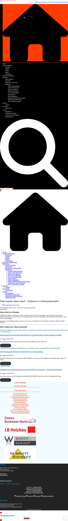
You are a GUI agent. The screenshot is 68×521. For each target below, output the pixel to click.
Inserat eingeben (9, 79)
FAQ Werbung (8, 111)
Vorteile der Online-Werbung (12, 115)
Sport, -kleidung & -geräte (14, 101)
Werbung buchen (9, 116)
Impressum (5, 106)
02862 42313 (37, 490)
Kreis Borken (8, 74)
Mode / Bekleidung (12, 96)
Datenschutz (8, 108)
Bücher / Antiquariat (13, 89)
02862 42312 (37, 487)
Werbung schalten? (6, 481)
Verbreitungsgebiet (7, 65)
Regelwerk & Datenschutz (11, 82)
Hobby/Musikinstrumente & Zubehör (17, 98)
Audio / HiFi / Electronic (13, 87)
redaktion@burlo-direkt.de (34, 489)
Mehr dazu (26, 518)
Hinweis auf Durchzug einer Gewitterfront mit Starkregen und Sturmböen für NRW (30, 335)
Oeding (7, 70)
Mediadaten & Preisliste (11, 113)
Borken (7, 72)
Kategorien (8, 84)
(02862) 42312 (37, 2)
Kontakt (7, 104)
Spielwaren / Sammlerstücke (15, 99)
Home (4, 63)
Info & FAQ (7, 81)
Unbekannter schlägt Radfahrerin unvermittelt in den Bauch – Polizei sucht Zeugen (31, 370)
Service (4, 110)
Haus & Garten (11, 94)
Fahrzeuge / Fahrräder (13, 91)
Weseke (7, 69)
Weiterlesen (5, 345)
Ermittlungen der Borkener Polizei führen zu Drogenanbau (21, 352)
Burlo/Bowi (7, 67)
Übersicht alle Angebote (14, 86)
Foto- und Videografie (13, 92)
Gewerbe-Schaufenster (8, 75)
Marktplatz (5, 77)
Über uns (5, 103)
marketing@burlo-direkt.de (34, 491)
